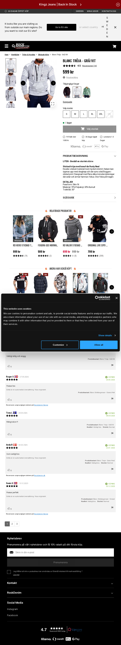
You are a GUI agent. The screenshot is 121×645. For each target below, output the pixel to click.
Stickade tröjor (43, 55)
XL (92, 114)
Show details (105, 335)
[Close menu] (114, 27)
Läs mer (16, 575)
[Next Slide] (53, 83)
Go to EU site (61, 27)
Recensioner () (89, 66)
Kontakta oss (109, 11)
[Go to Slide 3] (10, 94)
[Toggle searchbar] (13, 46)
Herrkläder (15, 55)
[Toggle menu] (6, 46)
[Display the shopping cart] (114, 46)
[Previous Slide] (23, 83)
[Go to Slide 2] (10, 80)
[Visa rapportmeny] (112, 365)
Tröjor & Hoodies (28, 55)
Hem (6, 55)
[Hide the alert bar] (118, 4)
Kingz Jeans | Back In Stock (58, 4)
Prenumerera (60, 562)
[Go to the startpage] (22, 46)
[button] (38, 83)
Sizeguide (67, 102)
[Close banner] (117, 298)
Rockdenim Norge (41, 405)
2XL (101, 114)
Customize (58, 344)
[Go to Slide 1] (10, 65)
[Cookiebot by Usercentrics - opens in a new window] (97, 298)
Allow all (98, 344)
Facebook (12, 615)
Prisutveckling (72, 77)
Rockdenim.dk (39, 475)
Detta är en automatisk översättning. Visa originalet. (26, 390)
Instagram (12, 609)
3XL (109, 114)
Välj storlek (68, 108)
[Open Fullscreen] (53, 104)
